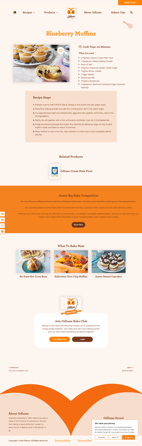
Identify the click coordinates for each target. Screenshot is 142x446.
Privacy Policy (62, 440)
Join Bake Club (59, 339)
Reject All (115, 437)
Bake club (129, 3)
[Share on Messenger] (2, 231)
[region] (115, 431)
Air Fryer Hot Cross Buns (33, 276)
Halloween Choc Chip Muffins (71, 276)
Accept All (128, 437)
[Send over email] (2, 214)
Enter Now (78, 225)
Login (82, 339)
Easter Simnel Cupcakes (108, 276)
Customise (101, 437)
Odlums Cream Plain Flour (76, 171)
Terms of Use (85, 440)
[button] (136, 2)
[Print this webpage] (2, 219)
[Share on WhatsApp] (2, 225)
